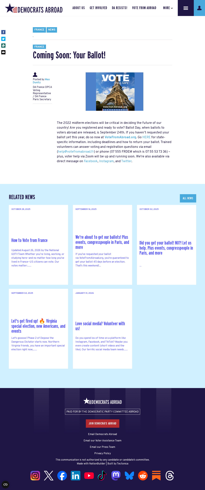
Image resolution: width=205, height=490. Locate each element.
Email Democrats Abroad (102, 434)
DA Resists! (119, 8)
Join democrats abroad (102, 423)
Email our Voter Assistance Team (102, 440)
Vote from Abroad (144, 8)
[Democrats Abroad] (33, 8)
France (39, 29)
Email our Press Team (102, 447)
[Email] (3, 52)
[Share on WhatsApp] (3, 45)
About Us (79, 8)
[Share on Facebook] (3, 32)
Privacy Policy (102, 453)
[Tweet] (3, 38)
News (51, 29)
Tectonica (122, 463)
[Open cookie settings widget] (5, 484)
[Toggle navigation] (186, 8)
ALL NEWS (188, 198)
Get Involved (98, 8)
